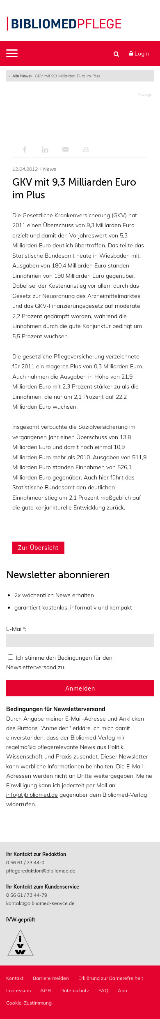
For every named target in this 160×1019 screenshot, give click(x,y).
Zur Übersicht (38, 547)
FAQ (103, 990)
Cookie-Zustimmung (29, 1003)
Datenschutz (74, 990)
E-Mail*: (16, 629)
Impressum (18, 990)
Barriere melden (51, 978)
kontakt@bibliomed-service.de (40, 903)
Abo (122, 990)
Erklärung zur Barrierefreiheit (110, 978)
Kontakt (14, 978)
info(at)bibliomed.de (32, 794)
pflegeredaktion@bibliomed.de (40, 871)
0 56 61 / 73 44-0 (25, 862)
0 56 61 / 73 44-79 (26, 895)
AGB (45, 990)
